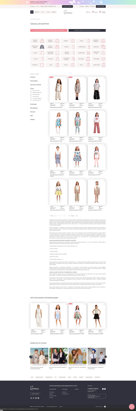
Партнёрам (92, 6)
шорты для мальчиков (62, 377)
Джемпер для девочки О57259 (95, 107)
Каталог (31, 12)
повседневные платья (48, 377)
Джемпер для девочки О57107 (75, 141)
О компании (81, 6)
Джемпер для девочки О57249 (75, 174)
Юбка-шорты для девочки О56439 (95, 333)
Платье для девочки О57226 (56, 141)
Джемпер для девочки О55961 (56, 333)
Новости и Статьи (38, 343)
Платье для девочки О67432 (75, 107)
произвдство (81, 377)
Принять (1, 410)
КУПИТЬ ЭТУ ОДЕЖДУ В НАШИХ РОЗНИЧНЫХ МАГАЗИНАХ (87, 30)
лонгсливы (75, 377)
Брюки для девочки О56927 (37, 333)
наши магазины (97, 377)
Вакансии (61, 406)
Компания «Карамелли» (54, 227)
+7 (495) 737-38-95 (43, 6)
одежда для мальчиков (39, 377)
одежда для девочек (89, 377)
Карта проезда (91, 397)
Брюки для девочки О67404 (56, 107)
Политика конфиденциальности (52, 406)
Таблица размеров (35, 393)
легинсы (69, 377)
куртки (32, 377)
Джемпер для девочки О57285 (94, 141)
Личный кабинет (100, 6)
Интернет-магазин (67, 6)
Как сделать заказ (52, 395)
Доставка (51, 397)
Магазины (87, 6)
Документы (64, 392)
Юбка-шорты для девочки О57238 (76, 333)
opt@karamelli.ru (91, 391)
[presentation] (30, 356)
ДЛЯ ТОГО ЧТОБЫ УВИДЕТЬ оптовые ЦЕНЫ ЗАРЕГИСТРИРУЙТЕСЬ (48, 30)
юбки (55, 377)
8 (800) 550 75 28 (52, 6)
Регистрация (51, 392)
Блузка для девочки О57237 (94, 174)
